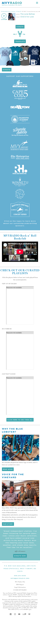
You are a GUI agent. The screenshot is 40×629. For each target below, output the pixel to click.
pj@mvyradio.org (10, 604)
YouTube (19, 614)
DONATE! (6, 69)
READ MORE (8, 469)
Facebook (11, 614)
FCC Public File (20, 582)
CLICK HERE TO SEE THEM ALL (20, 419)
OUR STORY (8, 524)
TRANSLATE (20, 41)
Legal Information (20, 587)
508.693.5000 (20, 575)
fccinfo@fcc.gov (26, 609)
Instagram (15, 614)
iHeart (29, 614)
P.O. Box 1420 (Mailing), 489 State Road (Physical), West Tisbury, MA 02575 (20, 568)
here (9, 594)
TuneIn (24, 614)
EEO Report (20, 584)
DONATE (20, 26)
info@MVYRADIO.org (20, 578)
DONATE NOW (20, 556)
